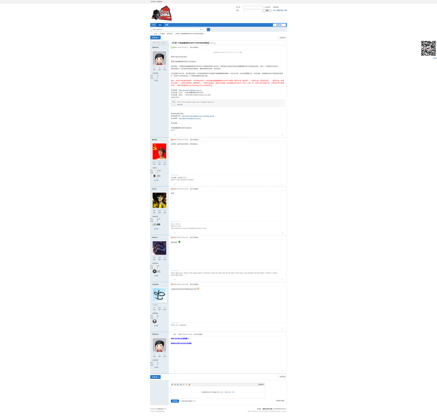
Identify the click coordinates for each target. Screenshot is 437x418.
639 (159, 307)
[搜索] (208, 29)
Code (186, 384)
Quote (183, 384)
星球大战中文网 (267, 409)
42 (165, 257)
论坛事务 (162, 33)
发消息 (156, 80)
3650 (159, 211)
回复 (174, 135)
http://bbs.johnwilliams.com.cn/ (190, 118)
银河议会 (170, 33)
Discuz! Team (161, 411)
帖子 (201, 29)
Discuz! (160, 409)
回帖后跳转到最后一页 (188, 401)
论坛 (160, 25)
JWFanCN (155, 47)
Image (178, 384)
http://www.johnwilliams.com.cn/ (190, 90)
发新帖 (155, 37)
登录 (218, 392)
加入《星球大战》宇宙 (280, 10)
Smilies (189, 384)
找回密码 (276, 7)
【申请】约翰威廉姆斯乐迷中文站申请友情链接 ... (190, 33)
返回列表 (283, 38)
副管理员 (155, 216)
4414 (154, 162)
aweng (154, 189)
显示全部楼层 (194, 47)
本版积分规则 (280, 400)
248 (154, 257)
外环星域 (155, 73)
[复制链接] (213, 43)
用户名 (238, 7)
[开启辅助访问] (283, 2)
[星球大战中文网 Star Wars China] (161, 13)
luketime (155, 237)
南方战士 (155, 139)
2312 (159, 162)
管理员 (155, 168)
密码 (237, 10)
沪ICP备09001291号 (279, 409)
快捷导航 (279, 25)
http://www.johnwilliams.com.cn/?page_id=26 (198, 116)
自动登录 (267, 7)
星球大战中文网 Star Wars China (151, 33)
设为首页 (153, 1)
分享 (166, 25)
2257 (159, 257)
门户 (153, 25)
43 (154, 307)
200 (165, 162)
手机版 (259, 409)
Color (175, 384)
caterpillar (155, 284)
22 (165, 211)
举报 (282, 135)
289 (154, 211)
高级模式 (261, 384)
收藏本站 (160, 1)
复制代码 (180, 104)
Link (181, 384)
